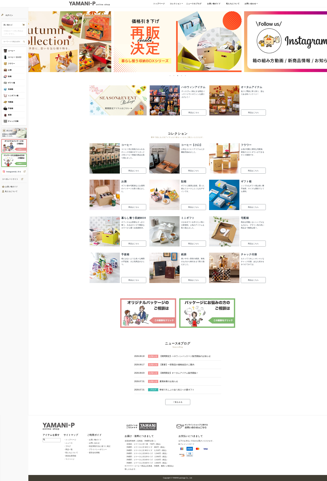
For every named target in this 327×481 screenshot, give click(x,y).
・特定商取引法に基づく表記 (98, 446)
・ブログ (67, 446)
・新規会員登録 (70, 456)
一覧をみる (178, 402)
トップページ (159, 4)
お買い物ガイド (214, 4)
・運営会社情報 (93, 453)
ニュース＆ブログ (194, 4)
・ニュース (68, 443)
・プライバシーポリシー (97, 449)
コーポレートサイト (10, 179)
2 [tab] (174, 75)
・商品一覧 (68, 449)
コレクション (175, 4)
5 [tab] (185, 75)
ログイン (9, 15)
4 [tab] (181, 75)
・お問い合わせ (93, 443)
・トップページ (70, 440)
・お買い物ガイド (94, 440)
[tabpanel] (178, 41)
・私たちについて (71, 453)
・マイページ (69, 459)
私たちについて (233, 4)
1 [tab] (170, 75)
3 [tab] (177, 75)
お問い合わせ (250, 4)
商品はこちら (193, 112)
